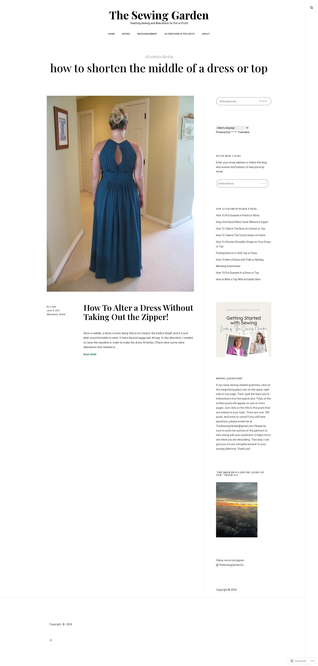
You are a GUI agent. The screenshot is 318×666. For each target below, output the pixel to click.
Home (111, 34)
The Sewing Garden (159, 14)
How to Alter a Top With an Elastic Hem (238, 279)
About (206, 34)
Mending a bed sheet (228, 266)
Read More (90, 354)
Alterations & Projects (180, 34)
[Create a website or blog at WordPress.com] (51, 640)
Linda (53, 306)
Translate (243, 132)
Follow (263, 182)
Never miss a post (228, 155)
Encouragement (147, 34)
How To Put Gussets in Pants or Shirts (237, 215)
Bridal (62, 314)
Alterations (52, 314)
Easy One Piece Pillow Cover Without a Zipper (242, 222)
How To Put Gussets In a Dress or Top (237, 272)
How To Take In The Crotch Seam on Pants (240, 235)
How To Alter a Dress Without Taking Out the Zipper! (138, 312)
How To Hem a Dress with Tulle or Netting (240, 259)
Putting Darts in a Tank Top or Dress (236, 253)
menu (312, 7)
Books (126, 34)
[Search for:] (243, 101)
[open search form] (312, 8)
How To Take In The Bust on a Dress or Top (240, 228)
